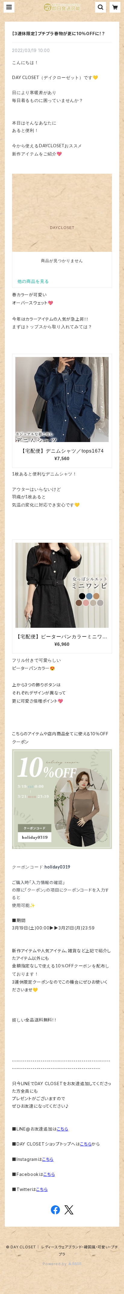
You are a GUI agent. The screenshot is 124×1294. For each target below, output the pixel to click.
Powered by (55, 1264)
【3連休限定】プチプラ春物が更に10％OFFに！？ (58, 33)
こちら (62, 1128)
